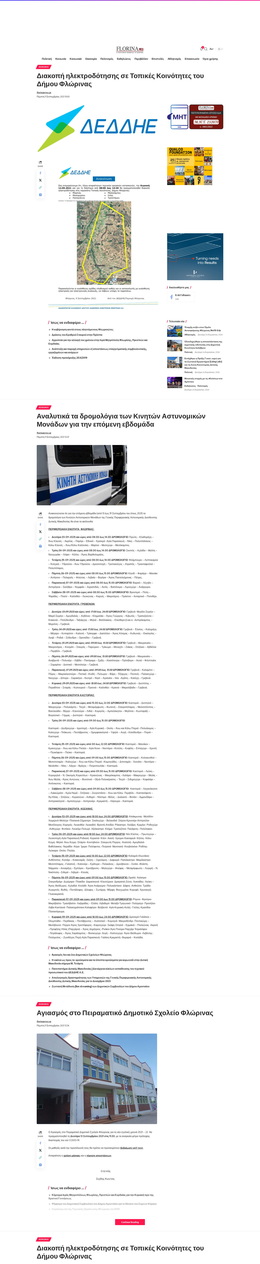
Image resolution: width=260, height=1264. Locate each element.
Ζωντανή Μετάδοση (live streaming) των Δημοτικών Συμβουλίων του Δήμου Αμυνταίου (100, 986)
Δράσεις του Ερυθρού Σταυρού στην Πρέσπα (77, 334)
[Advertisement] (90, 21)
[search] (205, 49)
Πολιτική (188, 352)
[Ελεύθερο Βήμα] (130, 49)
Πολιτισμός (202, 386)
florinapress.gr (44, 92)
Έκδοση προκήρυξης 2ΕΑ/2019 (69, 357)
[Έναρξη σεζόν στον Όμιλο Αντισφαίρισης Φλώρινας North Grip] (174, 331)
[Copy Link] (40, 187)
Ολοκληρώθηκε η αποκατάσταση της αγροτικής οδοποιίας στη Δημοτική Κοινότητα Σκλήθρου (203, 344)
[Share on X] (40, 180)
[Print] (40, 194)
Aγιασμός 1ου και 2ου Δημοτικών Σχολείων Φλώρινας (82, 954)
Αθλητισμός (189, 334)
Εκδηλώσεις (190, 386)
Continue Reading (130, 1222)
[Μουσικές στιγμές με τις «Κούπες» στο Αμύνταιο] (174, 382)
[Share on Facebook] (40, 173)
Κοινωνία (44, 67)
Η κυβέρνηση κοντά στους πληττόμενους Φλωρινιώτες (82, 329)
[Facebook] (181, 297)
